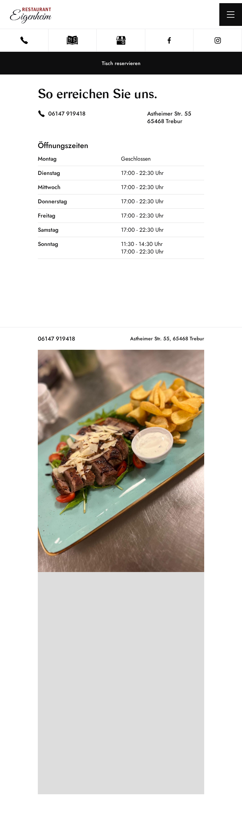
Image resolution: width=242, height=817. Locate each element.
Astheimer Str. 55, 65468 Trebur (167, 338)
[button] (230, 14)
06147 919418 (56, 339)
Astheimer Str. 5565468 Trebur (169, 117)
